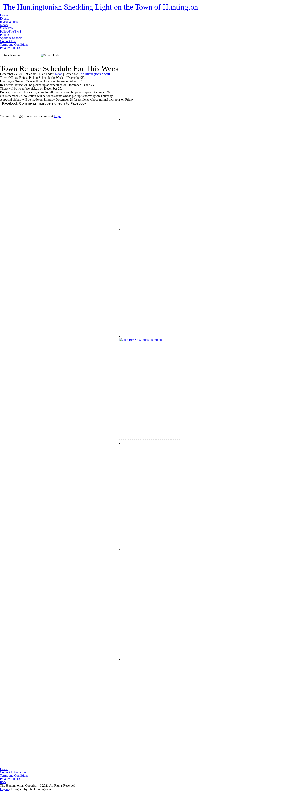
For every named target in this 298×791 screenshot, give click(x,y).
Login (57, 116)
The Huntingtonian (100, 7)
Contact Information (13, 772)
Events (4, 18)
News (4, 25)
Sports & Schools (11, 38)
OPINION (7, 28)
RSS (3, 782)
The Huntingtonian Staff (94, 74)
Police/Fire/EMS (10, 31)
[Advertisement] (149, 146)
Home (4, 15)
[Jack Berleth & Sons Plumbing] (149, 363)
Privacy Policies (10, 47)
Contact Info (8, 41)
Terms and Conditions (14, 44)
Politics (4, 34)
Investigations (9, 21)
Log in (4, 789)
